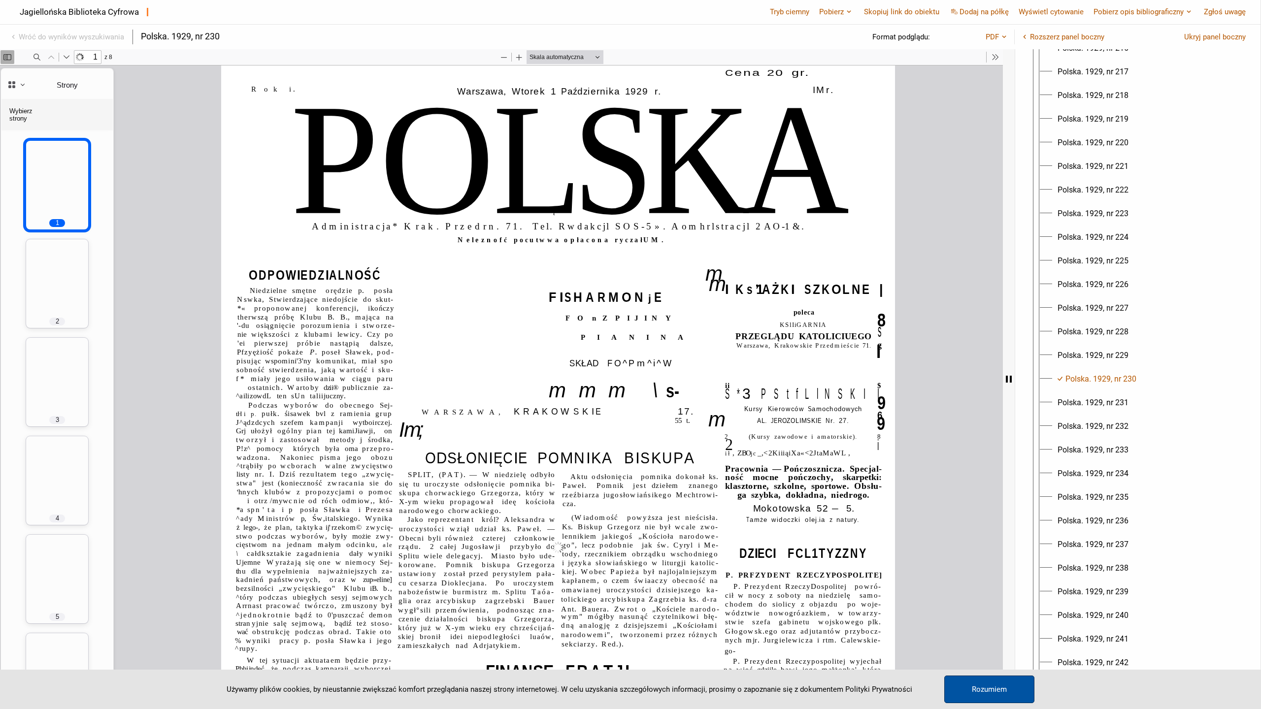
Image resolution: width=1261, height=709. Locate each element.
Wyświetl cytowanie (1051, 11)
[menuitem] (1093, 72)
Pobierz (831, 11)
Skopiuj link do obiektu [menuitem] (901, 11)
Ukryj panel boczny (1215, 36)
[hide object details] (1009, 379)
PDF (992, 36)
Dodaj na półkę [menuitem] (984, 11)
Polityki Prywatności (878, 689)
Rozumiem (989, 689)
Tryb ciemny (789, 11)
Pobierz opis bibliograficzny (1139, 11)
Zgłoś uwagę (1225, 11)
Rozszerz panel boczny (1067, 36)
